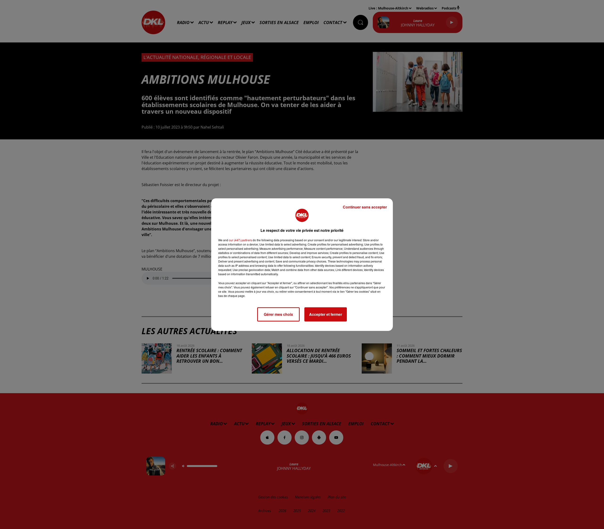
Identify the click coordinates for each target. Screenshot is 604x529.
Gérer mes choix (278, 314)
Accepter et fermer (325, 314)
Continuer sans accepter (365, 207)
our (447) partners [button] (240, 240)
